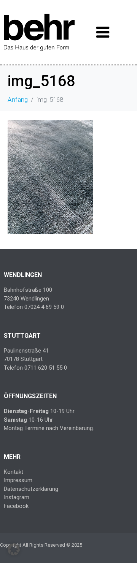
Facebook (16, 506)
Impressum (18, 480)
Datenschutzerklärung (31, 489)
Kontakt (13, 471)
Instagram (16, 497)
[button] (13, 549)
